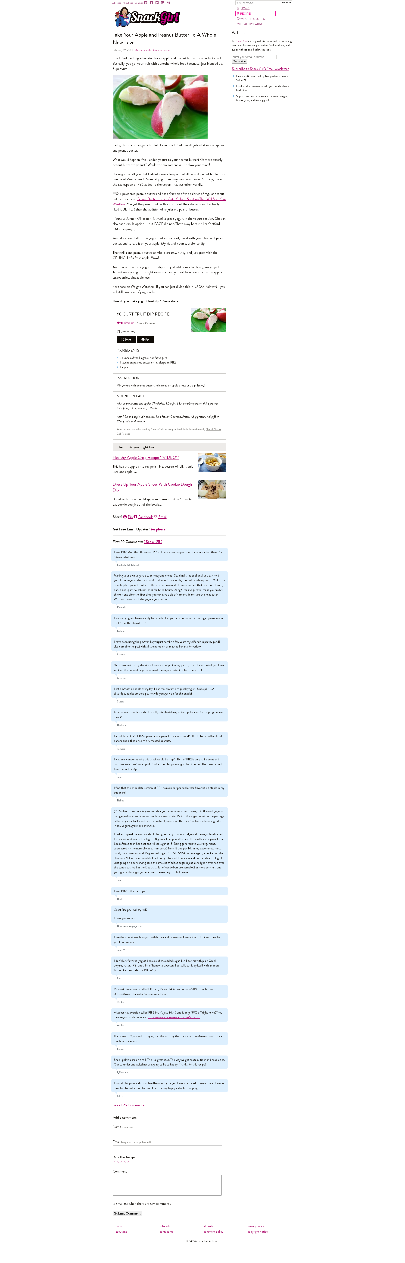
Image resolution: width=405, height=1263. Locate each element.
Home (245, 8)
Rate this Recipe (124, 1157)
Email (162, 517)
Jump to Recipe (161, 50)
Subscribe (116, 3)
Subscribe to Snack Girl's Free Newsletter (260, 68)
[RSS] (163, 3)
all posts (208, 1226)
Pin (147, 339)
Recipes (246, 14)
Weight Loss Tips (252, 19)
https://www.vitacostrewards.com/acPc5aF (174, 1017)
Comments (143, 50)
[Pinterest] (146, 3)
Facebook (145, 517)
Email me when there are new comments (143, 1203)
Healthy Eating (251, 24)
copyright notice (257, 1231)
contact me (166, 1231)
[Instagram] (168, 3)
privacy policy (255, 1226)
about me (121, 1231)
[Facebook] (151, 3)
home (118, 1226)
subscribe (165, 1226)
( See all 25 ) (153, 541)
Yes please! (158, 529)
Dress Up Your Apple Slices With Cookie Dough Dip (152, 487)
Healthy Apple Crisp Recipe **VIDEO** (146, 457)
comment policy (213, 1231)
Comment (120, 1171)
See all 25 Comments (128, 1105)
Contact (138, 3)
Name (117, 1126)
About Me (128, 3)
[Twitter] (157, 3)
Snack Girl (242, 41)
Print (128, 339)
